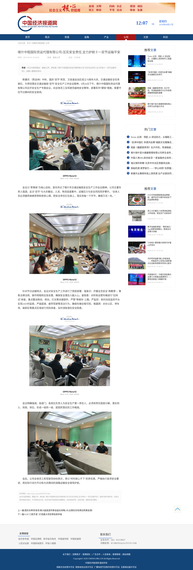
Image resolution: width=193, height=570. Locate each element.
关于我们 (67, 554)
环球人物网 (50, 543)
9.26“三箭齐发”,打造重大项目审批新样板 (43, 514)
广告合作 (96, 554)
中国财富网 (75, 539)
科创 (165, 37)
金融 (86, 37)
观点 (47, 37)
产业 (106, 37)
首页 (27, 37)
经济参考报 (23, 539)
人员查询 (105, 554)
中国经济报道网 (38, 43)
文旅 (145, 37)
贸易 (67, 37)
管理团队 (86, 554)
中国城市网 (63, 539)
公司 (126, 37)
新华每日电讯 (49, 539)
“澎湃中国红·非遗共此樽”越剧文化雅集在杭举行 (154, 142)
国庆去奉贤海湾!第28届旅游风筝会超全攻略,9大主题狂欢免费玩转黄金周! (59, 510)
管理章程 (115, 554)
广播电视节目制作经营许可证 (107, 567)
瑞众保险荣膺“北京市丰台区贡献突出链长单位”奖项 (156, 163)
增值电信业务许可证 (84, 567)
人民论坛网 (23, 543)
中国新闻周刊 (37, 543)
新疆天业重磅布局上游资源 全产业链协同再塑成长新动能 (159, 173)
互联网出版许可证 (129, 567)
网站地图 (125, 554)
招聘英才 (76, 554)
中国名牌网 (36, 539)
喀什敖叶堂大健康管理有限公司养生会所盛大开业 (155, 153)
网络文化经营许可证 (65, 567)
